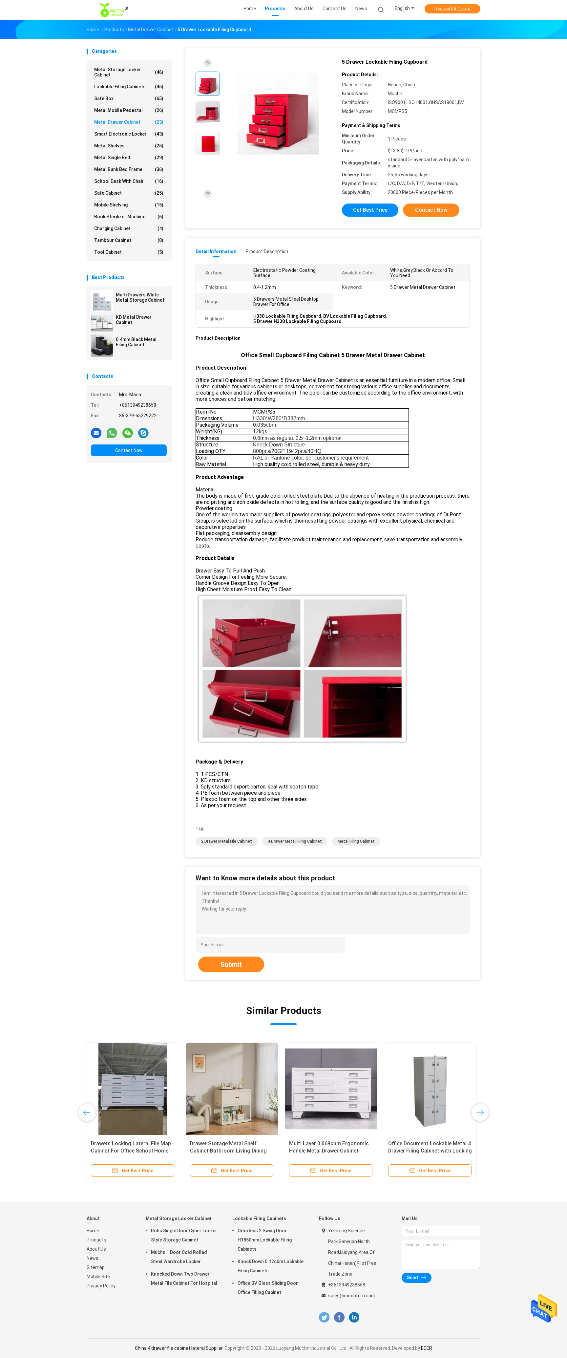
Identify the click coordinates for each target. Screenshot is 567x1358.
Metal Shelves (128, 145)
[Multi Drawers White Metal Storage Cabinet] (102, 301)
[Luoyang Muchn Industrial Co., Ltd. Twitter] (324, 1317)
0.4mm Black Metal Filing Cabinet (136, 342)
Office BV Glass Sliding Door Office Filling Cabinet (268, 1288)
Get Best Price (370, 210)
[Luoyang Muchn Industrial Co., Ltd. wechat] (127, 432)
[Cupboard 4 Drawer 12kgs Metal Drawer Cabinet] (430, 1089)
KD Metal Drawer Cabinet (134, 319)
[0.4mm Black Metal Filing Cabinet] (102, 345)
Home (93, 1230)
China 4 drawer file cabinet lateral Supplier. (179, 1348)
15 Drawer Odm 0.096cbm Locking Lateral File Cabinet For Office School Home (132, 1150)
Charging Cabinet (128, 228)
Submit (231, 964)
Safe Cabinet (128, 193)
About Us (96, 1249)
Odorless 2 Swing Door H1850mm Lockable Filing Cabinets (265, 1240)
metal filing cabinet (356, 841)
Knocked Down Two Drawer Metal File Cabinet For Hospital (184, 1278)
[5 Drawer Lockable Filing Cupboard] (278, 114)
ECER (426, 1348)
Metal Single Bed (128, 157)
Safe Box (128, 98)
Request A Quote (452, 8)
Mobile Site (98, 1276)
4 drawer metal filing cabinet (295, 841)
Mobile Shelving (128, 204)
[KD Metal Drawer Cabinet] (102, 323)
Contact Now (129, 450)
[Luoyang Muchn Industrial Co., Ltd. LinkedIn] (354, 1317)
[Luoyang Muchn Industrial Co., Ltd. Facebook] (339, 1317)
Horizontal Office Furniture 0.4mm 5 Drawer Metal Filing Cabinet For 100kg (330, 1150)
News (92, 1258)
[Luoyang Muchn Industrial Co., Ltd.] (115, 10)
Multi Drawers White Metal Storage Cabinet (140, 297)
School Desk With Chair (128, 181)
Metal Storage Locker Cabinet (128, 72)
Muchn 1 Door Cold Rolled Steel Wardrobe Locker (179, 1257)
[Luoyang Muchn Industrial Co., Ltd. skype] (143, 432)
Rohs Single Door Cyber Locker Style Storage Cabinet (184, 1235)
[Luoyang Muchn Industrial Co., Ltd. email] (96, 432)
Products (96, 1239)
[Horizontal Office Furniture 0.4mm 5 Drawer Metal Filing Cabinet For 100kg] (331, 1089)
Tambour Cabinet (128, 240)
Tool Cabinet (128, 252)
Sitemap (96, 1267)
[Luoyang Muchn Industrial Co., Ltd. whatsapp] (112, 432)
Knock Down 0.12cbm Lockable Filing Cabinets (271, 1266)
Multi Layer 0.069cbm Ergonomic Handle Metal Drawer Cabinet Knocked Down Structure (230, 1150)
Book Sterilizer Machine (128, 216)
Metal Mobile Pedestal (128, 110)
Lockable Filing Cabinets (128, 86)
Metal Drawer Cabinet (128, 122)
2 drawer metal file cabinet (226, 841)
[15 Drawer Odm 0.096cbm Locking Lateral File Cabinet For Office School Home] (133, 1089)
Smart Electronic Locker (128, 134)
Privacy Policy (101, 1285)
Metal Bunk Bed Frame (128, 169)
